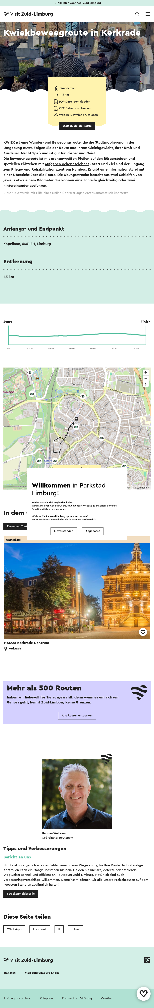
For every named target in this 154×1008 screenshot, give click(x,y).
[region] (77, 429)
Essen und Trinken (19, 526)
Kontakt (9, 972)
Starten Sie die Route (77, 125)
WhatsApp (14, 929)
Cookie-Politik (88, 519)
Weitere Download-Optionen (78, 114)
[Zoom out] (146, 378)
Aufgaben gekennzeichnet (67, 164)
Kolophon (46, 998)
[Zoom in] (146, 372)
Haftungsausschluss (17, 998)
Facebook (40, 929)
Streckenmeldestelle (21, 893)
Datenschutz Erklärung (77, 998)
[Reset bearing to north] (146, 384)
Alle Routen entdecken (77, 715)
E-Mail (76, 929)
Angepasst (92, 531)
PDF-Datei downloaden (74, 101)
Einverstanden (63, 531)
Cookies (106, 998)
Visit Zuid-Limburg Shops (42, 972)
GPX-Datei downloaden (74, 108)
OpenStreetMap (127, 488)
